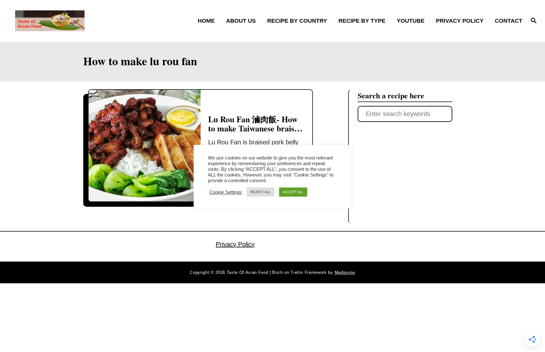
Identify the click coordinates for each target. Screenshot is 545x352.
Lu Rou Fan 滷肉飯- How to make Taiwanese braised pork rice (255, 128)
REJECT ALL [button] (260, 192)
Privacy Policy (235, 244)
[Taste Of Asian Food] (78, 20)
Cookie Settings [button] (225, 192)
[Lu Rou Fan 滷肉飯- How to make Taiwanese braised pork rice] (145, 146)
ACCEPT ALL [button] (293, 192)
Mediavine (345, 272)
